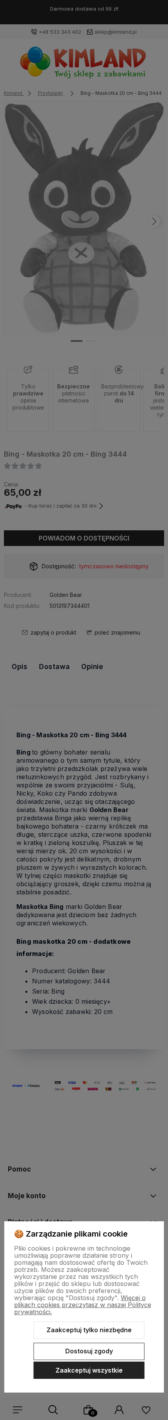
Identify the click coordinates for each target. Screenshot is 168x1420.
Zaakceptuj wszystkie (89, 1370)
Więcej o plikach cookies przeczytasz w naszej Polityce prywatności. (82, 1305)
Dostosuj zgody (89, 1351)
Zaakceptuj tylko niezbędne (89, 1330)
